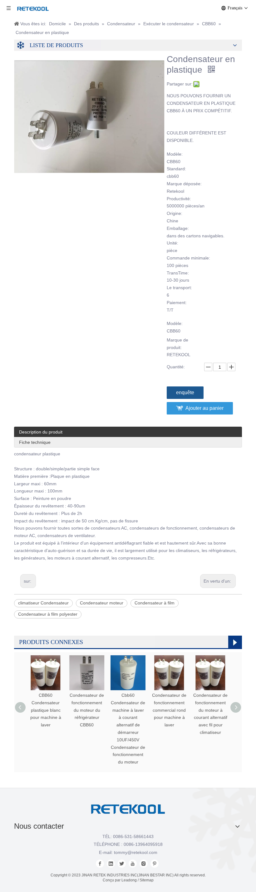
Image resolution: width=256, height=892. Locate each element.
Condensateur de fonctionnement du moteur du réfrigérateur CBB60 (87, 710)
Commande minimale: (188, 257)
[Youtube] (133, 864)
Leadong (129, 880)
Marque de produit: (177, 343)
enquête (185, 392)
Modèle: (175, 154)
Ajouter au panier (204, 408)
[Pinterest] (154, 864)
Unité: (172, 242)
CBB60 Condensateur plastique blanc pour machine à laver (45, 710)
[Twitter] (122, 864)
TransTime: (178, 272)
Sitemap (147, 880)
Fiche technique (35, 442)
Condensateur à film (155, 602)
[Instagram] (144, 864)
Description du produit (40, 431)
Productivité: (179, 198)
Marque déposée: (184, 183)
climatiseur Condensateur (43, 602)
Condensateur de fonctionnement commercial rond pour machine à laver (169, 710)
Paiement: (177, 302)
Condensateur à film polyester (47, 614)
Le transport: (179, 287)
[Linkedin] (111, 864)
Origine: (174, 213)
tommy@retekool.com (135, 852)
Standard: (176, 168)
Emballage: (178, 228)
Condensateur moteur (101, 602)
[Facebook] (100, 864)
